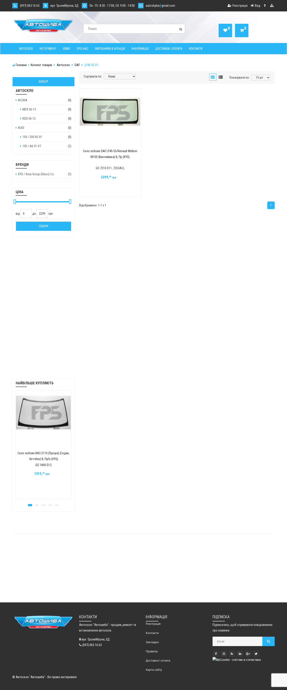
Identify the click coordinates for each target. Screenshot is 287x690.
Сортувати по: (93, 76)
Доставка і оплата (168, 48)
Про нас (82, 48)
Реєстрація (240, 5)
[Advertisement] (43, 310)
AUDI (21, 128)
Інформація (140, 48)
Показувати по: (239, 77)
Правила (152, 651)
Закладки (152, 642)
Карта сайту (154, 670)
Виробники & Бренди (110, 48)
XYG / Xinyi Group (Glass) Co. (36, 174)
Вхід (257, 5)
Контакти (195, 48)
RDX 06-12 (29, 118)
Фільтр (43, 81)
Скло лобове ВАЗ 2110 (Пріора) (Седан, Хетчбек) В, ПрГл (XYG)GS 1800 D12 (43, 459)
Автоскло (26, 48)
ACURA (22, 100)
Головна (21, 65)
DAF (77, 65)
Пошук (43, 226)
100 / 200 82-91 (32, 137)
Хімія (66, 48)
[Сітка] (212, 77)
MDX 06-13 (29, 109)
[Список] (220, 77)
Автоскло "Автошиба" (30, 677)
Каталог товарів (41, 65)
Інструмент (48, 48)
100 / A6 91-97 (31, 146)
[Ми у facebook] (216, 654)
